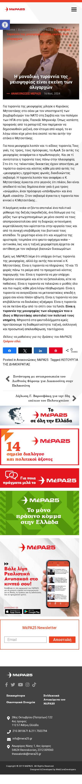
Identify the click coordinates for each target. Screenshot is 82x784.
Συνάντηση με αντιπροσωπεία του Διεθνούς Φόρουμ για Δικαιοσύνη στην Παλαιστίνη (42, 381)
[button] (5, 25)
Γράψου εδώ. (12, 341)
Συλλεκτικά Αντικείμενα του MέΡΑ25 (54, 700)
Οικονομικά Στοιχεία (20, 702)
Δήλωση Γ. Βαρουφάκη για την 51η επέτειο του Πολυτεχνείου (42, 398)
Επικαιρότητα (15, 696)
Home (11, 29)
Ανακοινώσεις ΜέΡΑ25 (34, 29)
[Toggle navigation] (74, 9)
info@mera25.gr (22, 738)
